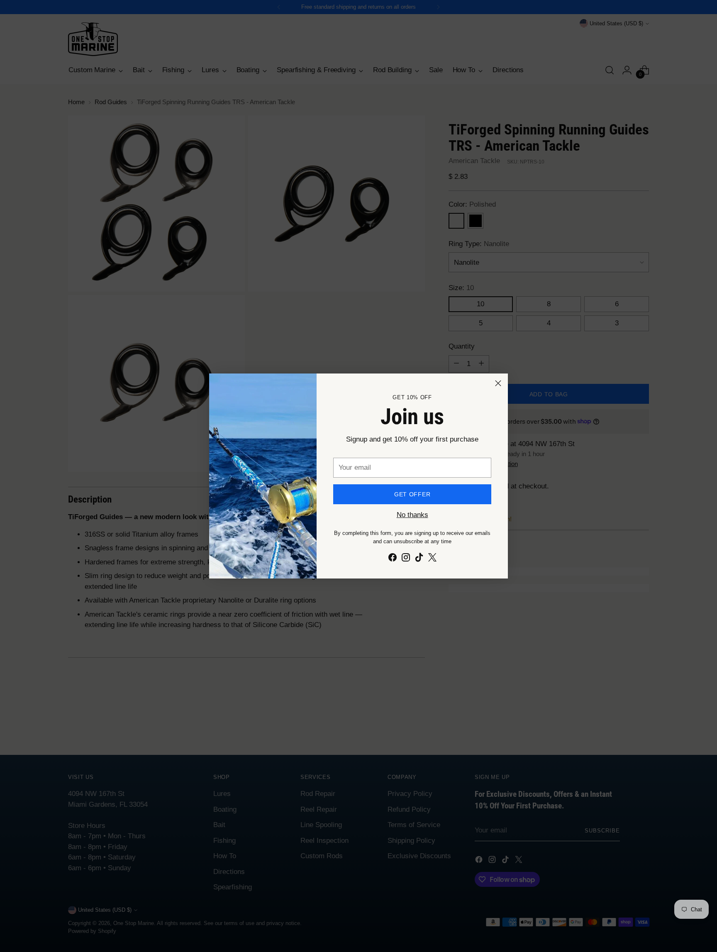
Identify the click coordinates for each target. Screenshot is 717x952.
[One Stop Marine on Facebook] (393, 559)
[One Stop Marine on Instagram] (406, 559)
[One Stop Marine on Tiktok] (419, 559)
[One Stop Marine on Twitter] (432, 559)
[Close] (498, 383)
